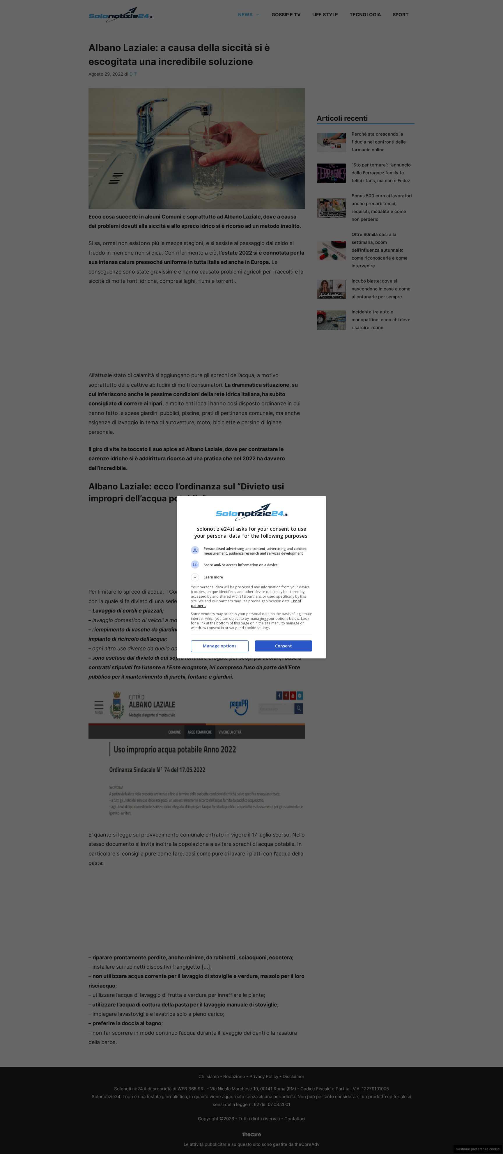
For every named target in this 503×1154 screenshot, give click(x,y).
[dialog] (251, 577)
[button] (251, 577)
